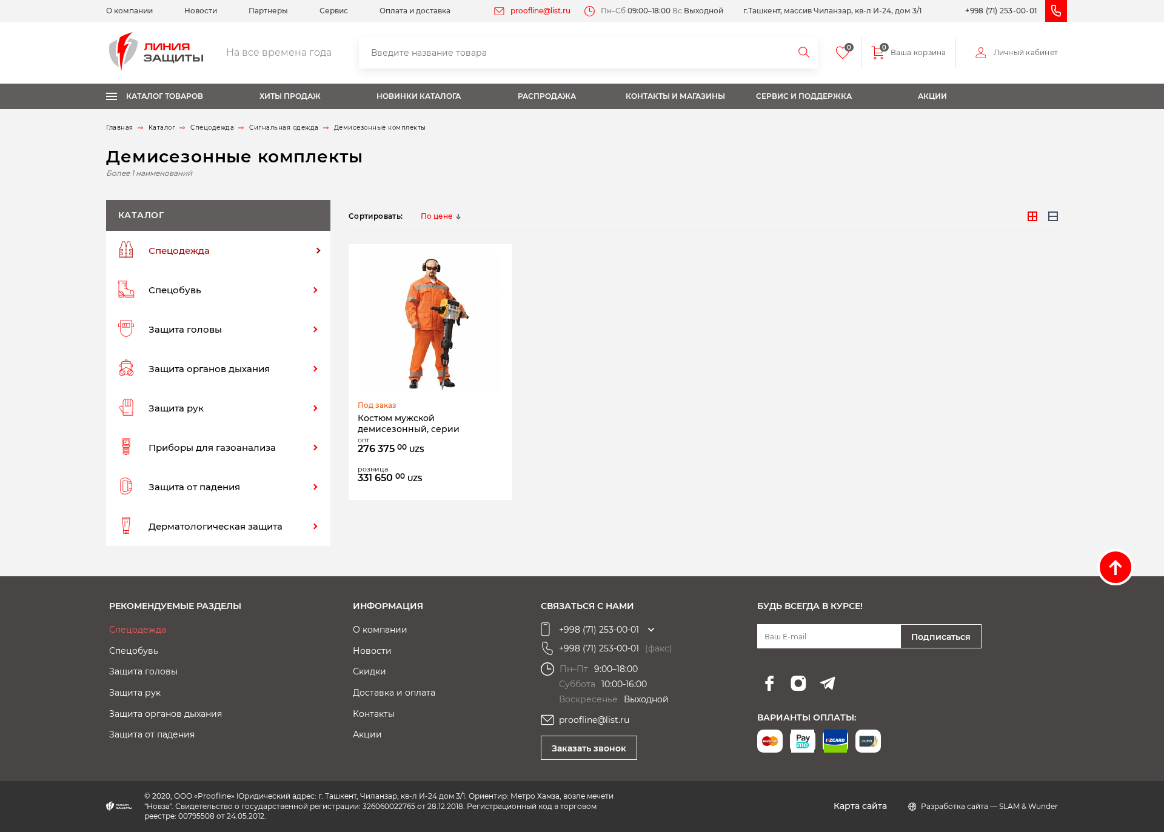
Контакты (374, 713)
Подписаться (941, 636)
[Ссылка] (430, 323)
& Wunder (1040, 806)
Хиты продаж (290, 96)
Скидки (369, 671)
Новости (200, 10)
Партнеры (268, 10)
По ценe (436, 216)
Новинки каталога (418, 96)
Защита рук (176, 408)
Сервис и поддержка (804, 96)
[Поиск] (804, 52)
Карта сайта (860, 805)
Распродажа (547, 96)
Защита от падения (194, 487)
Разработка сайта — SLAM (971, 806)
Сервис (333, 10)
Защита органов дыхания (209, 368)
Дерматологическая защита (216, 526)
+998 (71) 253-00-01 (1001, 10)
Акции (932, 96)
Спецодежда (179, 250)
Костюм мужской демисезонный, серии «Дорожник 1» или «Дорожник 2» (426, 424)
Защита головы (185, 329)
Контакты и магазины (675, 96)
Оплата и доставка (415, 10)
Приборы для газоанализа (212, 447)
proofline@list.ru (540, 10)
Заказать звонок (589, 748)
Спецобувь (175, 290)
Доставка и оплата (394, 692)
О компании (129, 10)
